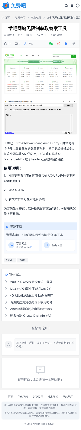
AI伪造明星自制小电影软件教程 (30, 309)
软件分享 (20, 17)
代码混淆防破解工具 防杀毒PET (31, 295)
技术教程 (53, 396)
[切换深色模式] (77, 5)
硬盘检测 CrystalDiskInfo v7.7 (30, 315)
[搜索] (66, 5)
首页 (10, 396)
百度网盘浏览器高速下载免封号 (30, 302)
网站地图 (68, 396)
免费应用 (38, 396)
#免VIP (9, 259)
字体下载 (23, 396)
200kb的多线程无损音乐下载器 (31, 282)
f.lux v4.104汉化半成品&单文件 (30, 288)
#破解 (22, 259)
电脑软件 (36, 17)
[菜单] (71, 5)
